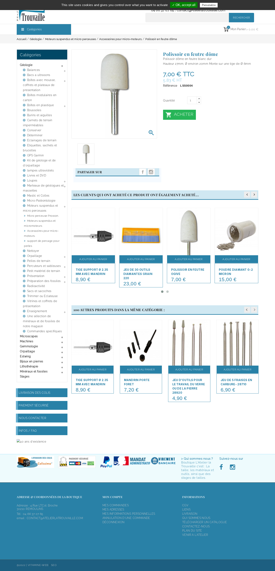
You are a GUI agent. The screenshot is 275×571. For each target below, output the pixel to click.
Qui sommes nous (196, 518)
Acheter (179, 115)
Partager (142, 172)
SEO (54, 565)
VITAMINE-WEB (38, 565)
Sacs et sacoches (39, 291)
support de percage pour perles (41, 243)
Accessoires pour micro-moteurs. (41, 233)
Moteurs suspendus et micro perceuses (40, 208)
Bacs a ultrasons (38, 75)
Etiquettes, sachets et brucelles (40, 148)
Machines (26, 341)
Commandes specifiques (44, 331)
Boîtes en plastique (40, 105)
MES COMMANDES (115, 505)
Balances (33, 70)
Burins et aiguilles (39, 115)
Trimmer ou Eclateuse (42, 296)
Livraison (189, 513)
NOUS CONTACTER (32, 418)
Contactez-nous (196, 526)
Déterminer (35, 135)
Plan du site (192, 530)
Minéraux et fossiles (34, 371)
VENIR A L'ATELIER (195, 534)
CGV (185, 505)
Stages (24, 376)
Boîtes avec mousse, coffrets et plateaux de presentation (39, 85)
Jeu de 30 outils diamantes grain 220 (138, 274)
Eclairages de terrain (42, 140)
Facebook (222, 467)
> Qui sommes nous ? (197, 458)
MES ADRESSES (113, 509)
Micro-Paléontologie (41, 200)
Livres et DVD (36, 175)
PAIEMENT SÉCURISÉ (34, 405)
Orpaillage (34, 255)
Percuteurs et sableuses (44, 266)
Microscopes (29, 336)
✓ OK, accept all (183, 5)
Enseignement (37, 311)
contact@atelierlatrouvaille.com (201, 10)
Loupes (32, 180)
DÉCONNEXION (113, 522)
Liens (186, 509)
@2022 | (22, 565)
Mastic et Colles (38, 195)
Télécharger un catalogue (204, 522)
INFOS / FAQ (28, 430)
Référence (170, 85)
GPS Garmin (35, 155)
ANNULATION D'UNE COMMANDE (126, 518)
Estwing (25, 356)
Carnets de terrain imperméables (37, 123)
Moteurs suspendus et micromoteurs (40, 223)
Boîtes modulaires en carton (40, 97)
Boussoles (34, 110)
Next (254, 310)
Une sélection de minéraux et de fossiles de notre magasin (41, 321)
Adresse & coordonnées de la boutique (49, 497)
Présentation (35, 276)
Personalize (209, 5)
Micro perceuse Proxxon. (43, 215)
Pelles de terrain (38, 260)
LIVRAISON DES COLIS (34, 392)
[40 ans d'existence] (31, 441)
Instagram (151, 172)
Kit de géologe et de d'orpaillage (39, 163)
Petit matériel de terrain (43, 271)
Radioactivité (36, 286)
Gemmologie (29, 346)
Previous (247, 310)
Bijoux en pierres (31, 361)
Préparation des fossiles (44, 281)
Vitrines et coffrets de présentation (40, 303)
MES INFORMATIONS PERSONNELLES (128, 513)
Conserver (34, 130)
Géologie (26, 65)
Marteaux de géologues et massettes (43, 188)
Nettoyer (33, 250)
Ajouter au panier (93, 259)
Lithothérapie (29, 366)
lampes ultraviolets (40, 170)
